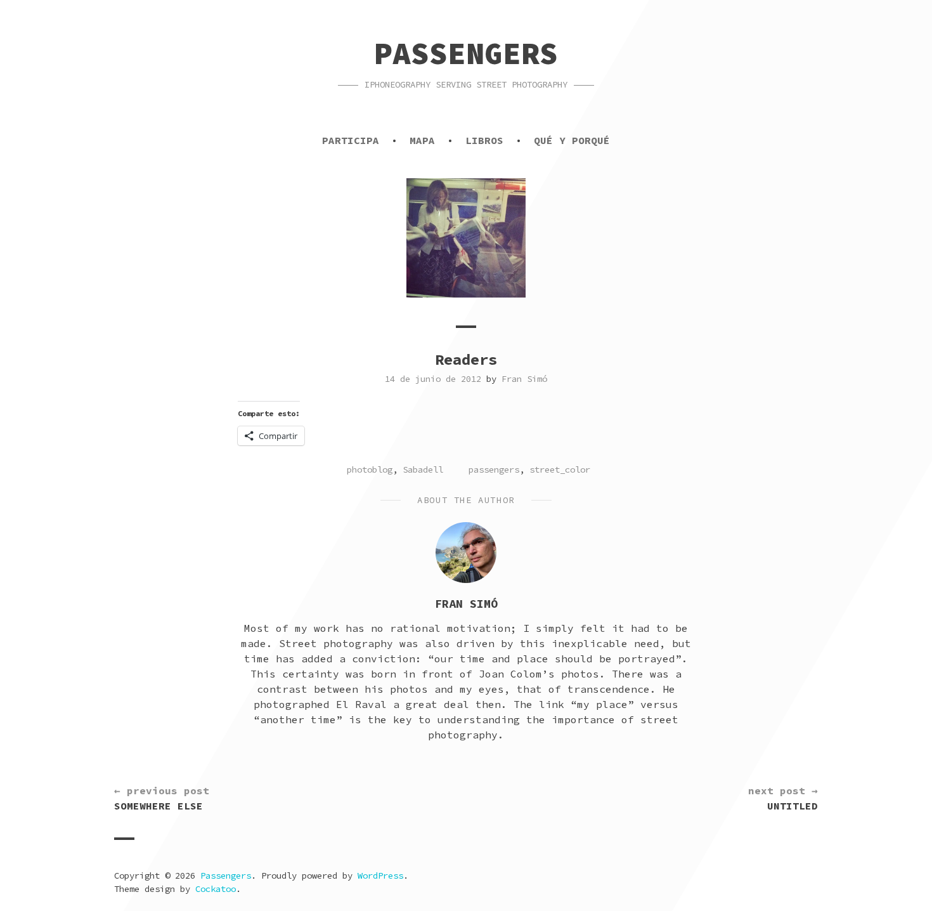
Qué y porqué (572, 140)
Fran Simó (524, 378)
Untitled (783, 798)
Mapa (422, 140)
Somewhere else (161, 798)
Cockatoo (215, 889)
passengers (494, 469)
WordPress (380, 875)
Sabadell (423, 469)
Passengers (466, 53)
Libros (484, 140)
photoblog (369, 469)
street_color (559, 469)
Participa (350, 140)
